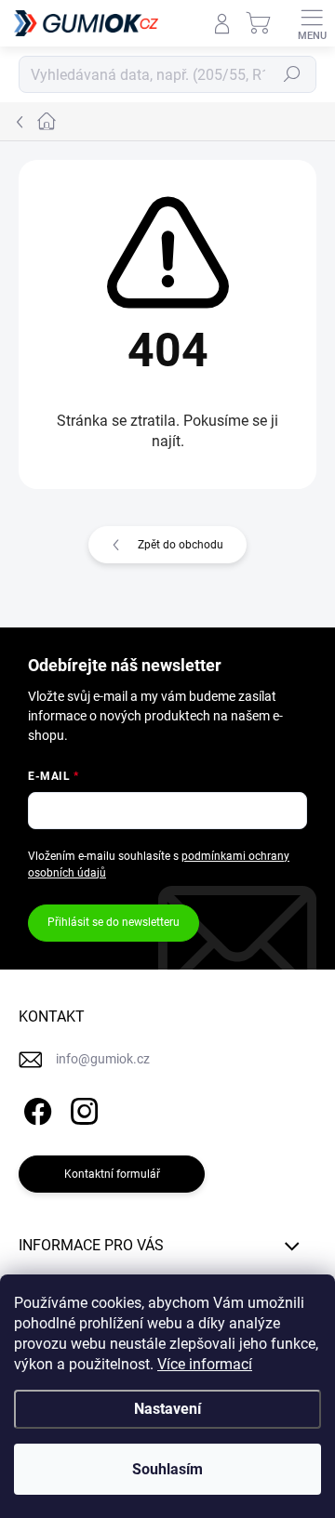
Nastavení (167, 1409)
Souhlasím (167, 1469)
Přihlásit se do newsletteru (113, 922)
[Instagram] (81, 1108)
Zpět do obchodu (180, 544)
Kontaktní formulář (112, 1174)
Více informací (204, 1364)
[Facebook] (35, 1108)
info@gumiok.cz (103, 1058)
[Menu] (311, 23)
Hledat (292, 74)
